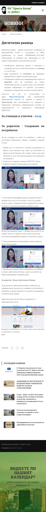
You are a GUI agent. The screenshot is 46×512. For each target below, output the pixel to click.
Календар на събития (23, 494)
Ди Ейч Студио (17, 448)
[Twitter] (22, 348)
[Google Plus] (17, 348)
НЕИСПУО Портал (33, 161)
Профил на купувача (38, 2)
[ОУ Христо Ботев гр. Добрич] (8, 10)
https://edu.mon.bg (16, 97)
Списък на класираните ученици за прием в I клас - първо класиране (28, 412)
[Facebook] (12, 348)
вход (38, 116)
